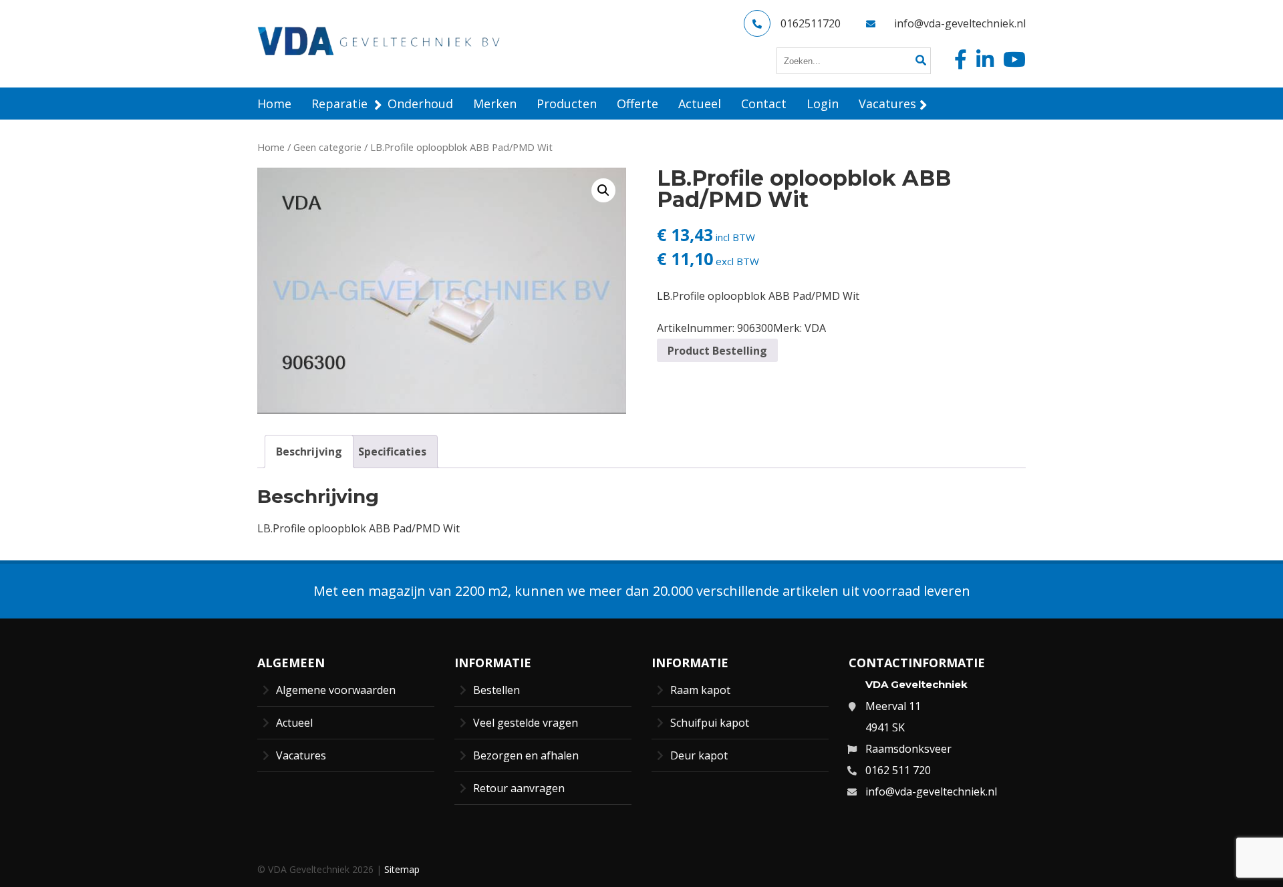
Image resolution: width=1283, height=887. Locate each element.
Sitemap (402, 869)
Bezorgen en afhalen (526, 755)
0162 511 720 (898, 770)
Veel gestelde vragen (525, 722)
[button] (603, 190)
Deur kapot (699, 755)
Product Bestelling (717, 350)
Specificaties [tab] (392, 451)
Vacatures (301, 755)
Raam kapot (700, 690)
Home (271, 147)
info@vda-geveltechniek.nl (960, 23)
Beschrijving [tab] (309, 451)
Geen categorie (327, 147)
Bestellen (496, 690)
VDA (815, 328)
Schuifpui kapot (709, 722)
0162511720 (810, 23)
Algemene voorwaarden (336, 690)
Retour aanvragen (519, 788)
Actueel (294, 722)
